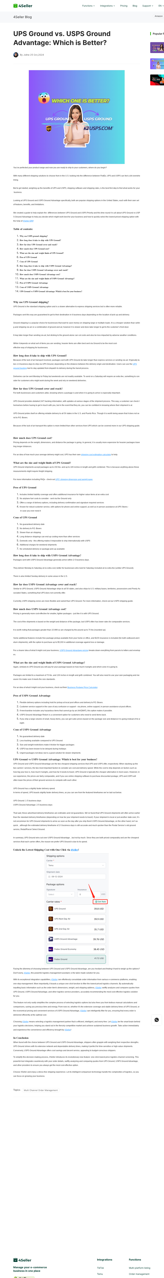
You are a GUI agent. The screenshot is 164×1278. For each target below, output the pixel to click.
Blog (135, 5)
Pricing (123, 5)
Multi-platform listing (139, 1267)
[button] (88, 6)
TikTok (100, 1267)
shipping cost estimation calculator (96, 454)
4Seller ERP (28, 221)
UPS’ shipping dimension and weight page (74, 479)
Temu (100, 1274)
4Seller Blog (22, 17)
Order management (139, 1274)
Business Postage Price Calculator (82, 687)
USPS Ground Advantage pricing (74, 650)
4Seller (74, 849)
